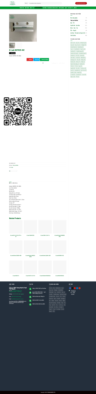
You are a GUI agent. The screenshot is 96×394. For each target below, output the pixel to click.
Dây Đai (82, 55)
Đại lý (66, 7)
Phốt (62, 302)
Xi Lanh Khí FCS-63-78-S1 (30, 275)
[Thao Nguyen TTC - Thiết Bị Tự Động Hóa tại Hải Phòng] (15, 3)
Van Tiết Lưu (83, 70)
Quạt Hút (53, 305)
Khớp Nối (83, 57)
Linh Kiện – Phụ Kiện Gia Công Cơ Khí (50, 7)
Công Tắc (82, 49)
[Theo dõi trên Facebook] (70, 288)
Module (83, 59)
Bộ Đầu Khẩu (80, 47)
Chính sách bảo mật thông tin (38, 296)
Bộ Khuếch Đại (83, 42)
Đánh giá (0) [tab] (14, 183)
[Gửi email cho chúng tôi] (72, 288)
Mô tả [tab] (10, 183)
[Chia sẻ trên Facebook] (10, 175)
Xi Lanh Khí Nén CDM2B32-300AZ (30, 256)
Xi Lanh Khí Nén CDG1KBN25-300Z (60, 236)
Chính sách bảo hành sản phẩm (38, 304)
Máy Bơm (73, 61)
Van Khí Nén (51, 307)
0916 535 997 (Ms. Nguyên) (18, 294)
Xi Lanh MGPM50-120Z (60, 255)
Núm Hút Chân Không (52, 302)
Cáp (72, 49)
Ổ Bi (53, 311)
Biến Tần (73, 42)
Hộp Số (78, 57)
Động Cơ (50, 311)
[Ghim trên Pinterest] (17, 175)
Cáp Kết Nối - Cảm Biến (75, 25)
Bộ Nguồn (84, 45)
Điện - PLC (72, 23)
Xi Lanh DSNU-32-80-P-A (45, 235)
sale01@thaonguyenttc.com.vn (17, 299)
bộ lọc (72, 45)
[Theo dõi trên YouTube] (79, 288)
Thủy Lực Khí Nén (38, 7)
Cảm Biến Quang (80, 51)
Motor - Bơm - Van (74, 28)
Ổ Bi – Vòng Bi (73, 30)
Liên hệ (75, 7)
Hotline (30, 59)
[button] (11, 40)
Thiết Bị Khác (61, 7)
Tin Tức (69, 7)
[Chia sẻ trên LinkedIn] (20, 175)
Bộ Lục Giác (77, 45)
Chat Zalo (37, 59)
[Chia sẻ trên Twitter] (13, 175)
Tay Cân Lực (83, 68)
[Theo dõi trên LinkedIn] (77, 288)
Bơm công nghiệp (73, 18)
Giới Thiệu (27, 7)
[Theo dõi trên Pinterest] (75, 288)
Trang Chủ (22, 7)
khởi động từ (73, 59)
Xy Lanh (84, 74)
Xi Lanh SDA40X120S (30, 235)
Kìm (78, 59)
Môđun (83, 61)
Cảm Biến (73, 51)
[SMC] (13, 172)
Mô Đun (78, 61)
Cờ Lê (77, 55)
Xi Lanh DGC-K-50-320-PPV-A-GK (15, 236)
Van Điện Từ (61, 307)
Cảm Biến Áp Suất (82, 53)
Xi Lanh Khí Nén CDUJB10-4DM (15, 255)
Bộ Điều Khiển (74, 47)
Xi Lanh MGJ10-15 (16, 275)
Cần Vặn (73, 55)
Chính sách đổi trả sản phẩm (38, 300)
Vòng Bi (79, 72)
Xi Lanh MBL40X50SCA (60, 275)
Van (64, 305)
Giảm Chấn (73, 57)
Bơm (77, 42)
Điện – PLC (32, 7)
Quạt (80, 66)
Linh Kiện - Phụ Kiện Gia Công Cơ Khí (77, 33)
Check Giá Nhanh (44, 59)
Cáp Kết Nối (76, 49)
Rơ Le (77, 68)
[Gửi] (61, 3)
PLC (64, 302)
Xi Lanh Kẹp (78, 74)
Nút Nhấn (82, 64)
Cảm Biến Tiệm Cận (74, 53)
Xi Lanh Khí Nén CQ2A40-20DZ (45, 255)
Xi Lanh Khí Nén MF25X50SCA (45, 275)
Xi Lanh (12, 167)
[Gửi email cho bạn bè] (15, 175)
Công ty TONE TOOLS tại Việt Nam (39, 288)
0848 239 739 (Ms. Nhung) (16, 296)
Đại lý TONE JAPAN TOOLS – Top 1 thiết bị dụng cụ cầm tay (39, 292)
